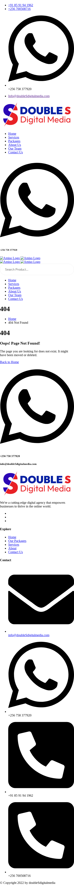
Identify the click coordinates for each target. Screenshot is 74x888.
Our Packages (17, 541)
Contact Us (15, 552)
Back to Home (9, 362)
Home (12, 537)
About (12, 548)
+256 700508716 (19, 9)
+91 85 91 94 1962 (20, 5)
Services (13, 544)
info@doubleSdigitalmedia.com (28, 635)
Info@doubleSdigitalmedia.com (29, 96)
